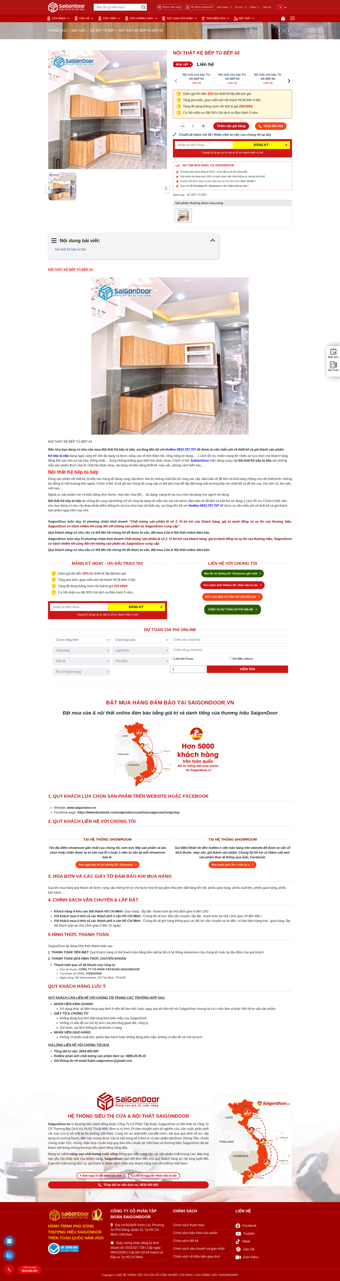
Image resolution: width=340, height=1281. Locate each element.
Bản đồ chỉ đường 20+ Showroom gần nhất (231, 573)
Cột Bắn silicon (242, 658)
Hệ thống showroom (201, 7)
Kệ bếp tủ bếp (58, 456)
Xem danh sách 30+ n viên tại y (231, 864)
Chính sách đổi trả (185, 1240)
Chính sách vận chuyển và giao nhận (199, 1248)
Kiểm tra (247, 669)
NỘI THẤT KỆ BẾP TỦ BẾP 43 (70, 269)
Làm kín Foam (183, 658)
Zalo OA (249, 1249)
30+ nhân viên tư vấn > (236, 186)
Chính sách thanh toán (188, 1225)
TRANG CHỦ (57, 30)
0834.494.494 (273, 126)
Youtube (249, 1233)
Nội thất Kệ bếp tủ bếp (70, 249)
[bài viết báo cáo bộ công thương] (76, 1249)
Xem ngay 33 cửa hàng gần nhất (102, 1175)
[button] (9, 1241)
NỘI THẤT (245, 18)
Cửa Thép (109, 18)
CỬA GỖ (84, 18)
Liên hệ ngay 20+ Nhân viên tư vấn (155, 1175)
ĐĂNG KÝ (261, 145)
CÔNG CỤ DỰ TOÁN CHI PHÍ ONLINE (231, 609)
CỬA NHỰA (59, 18)
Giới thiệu (222, 7)
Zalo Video (250, 1257)
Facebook (249, 1225)
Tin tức (239, 7)
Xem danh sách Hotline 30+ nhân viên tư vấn (231, 585)
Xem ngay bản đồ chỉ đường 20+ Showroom (106, 864)
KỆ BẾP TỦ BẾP (103, 30)
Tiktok (246, 1241)
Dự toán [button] (333, 370)
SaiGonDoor (200, 460)
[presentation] (49, 188)
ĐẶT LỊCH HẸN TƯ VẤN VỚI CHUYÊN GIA (231, 596)
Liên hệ (266, 7)
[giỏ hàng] (283, 18)
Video (252, 7)
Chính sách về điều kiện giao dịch (196, 1256)
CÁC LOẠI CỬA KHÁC (180, 18)
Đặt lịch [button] (333, 357)
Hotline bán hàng (171, 7)
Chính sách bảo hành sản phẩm (195, 1233)
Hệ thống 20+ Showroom (207, 186)
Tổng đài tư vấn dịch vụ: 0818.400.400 (130, 1184)
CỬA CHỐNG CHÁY (141, 18)
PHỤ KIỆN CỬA (216, 18)
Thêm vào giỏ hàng (231, 126)
